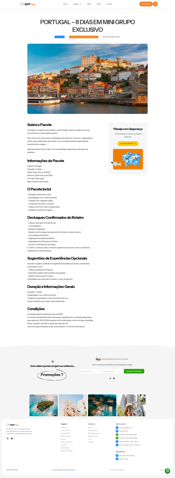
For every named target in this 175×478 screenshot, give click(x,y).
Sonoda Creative (69, 470)
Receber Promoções (134, 371)
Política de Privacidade (117, 470)
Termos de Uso (164, 470)
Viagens (64, 424)
